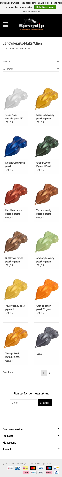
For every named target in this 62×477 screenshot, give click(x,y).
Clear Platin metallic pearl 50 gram (14, 116)
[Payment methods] (10, 468)
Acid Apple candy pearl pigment (45, 259)
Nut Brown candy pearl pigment (14, 259)
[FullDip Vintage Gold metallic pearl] (15, 336)
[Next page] (56, 373)
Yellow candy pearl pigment (15, 307)
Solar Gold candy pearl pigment (45, 116)
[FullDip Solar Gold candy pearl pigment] (46, 97)
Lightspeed (46, 463)
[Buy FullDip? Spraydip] (36, 24)
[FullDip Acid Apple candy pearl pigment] (46, 240)
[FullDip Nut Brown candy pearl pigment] (15, 240)
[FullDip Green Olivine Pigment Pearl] (46, 145)
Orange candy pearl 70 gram (43, 307)
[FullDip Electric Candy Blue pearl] (15, 145)
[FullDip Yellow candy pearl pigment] (15, 288)
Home (5, 48)
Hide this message (45, 7)
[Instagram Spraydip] (34, 413)
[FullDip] (46, 336)
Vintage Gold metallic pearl (12, 355)
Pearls (13, 48)
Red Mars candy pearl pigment (13, 212)
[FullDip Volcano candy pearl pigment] (46, 193)
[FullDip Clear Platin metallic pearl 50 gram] (15, 97)
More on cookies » (31, 11)
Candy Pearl (24, 48)
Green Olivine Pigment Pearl (43, 164)
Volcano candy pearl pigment (43, 212)
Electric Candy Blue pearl (15, 164)
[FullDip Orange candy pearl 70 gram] (46, 288)
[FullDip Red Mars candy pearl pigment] (15, 193)
